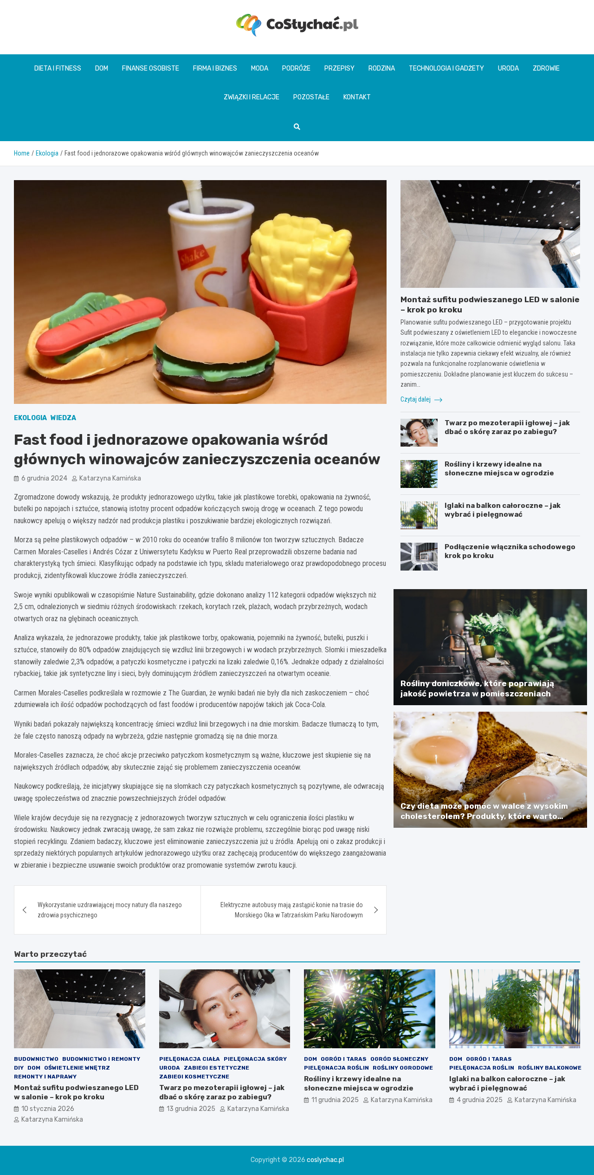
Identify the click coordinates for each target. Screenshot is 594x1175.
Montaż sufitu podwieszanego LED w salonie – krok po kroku (76, 1092)
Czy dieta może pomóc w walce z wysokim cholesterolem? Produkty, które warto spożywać (484, 816)
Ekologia (30, 418)
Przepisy (339, 68)
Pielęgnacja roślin (336, 1068)
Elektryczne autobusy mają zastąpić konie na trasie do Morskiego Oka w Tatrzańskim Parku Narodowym (291, 910)
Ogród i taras (344, 1059)
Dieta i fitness (57, 68)
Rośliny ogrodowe (403, 1068)
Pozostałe (311, 97)
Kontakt (357, 97)
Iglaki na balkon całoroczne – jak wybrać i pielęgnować (503, 510)
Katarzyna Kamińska (110, 478)
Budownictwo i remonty (101, 1059)
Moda (259, 68)
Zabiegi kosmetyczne (194, 1076)
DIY (19, 1068)
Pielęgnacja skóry (255, 1059)
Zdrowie (546, 68)
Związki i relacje (251, 97)
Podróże (296, 68)
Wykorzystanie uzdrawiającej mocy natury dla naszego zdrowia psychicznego (110, 910)
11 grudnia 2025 (335, 1100)
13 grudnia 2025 (191, 1109)
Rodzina (381, 68)
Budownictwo (36, 1059)
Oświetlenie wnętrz (77, 1068)
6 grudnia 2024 (44, 478)
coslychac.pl (325, 1160)
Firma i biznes (215, 68)
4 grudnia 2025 (480, 1100)
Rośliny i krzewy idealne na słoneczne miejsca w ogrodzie (499, 469)
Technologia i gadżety (446, 68)
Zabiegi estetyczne (216, 1068)
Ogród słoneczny (399, 1059)
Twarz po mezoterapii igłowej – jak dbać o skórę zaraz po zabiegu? (507, 427)
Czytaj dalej (416, 399)
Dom (101, 68)
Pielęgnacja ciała (189, 1059)
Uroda (508, 68)
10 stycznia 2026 (47, 1109)
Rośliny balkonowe (549, 1068)
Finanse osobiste (150, 68)
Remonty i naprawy (45, 1076)
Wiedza (63, 418)
